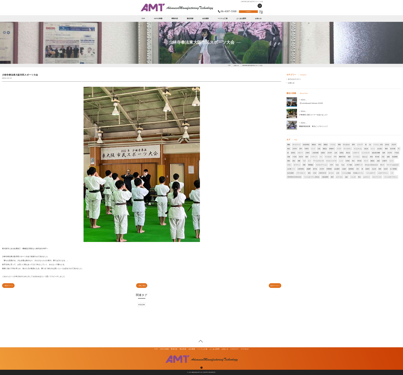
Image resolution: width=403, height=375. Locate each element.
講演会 (293, 153)
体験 (299, 161)
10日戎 (396, 153)
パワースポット (300, 173)
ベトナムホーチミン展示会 (311, 177)
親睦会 (325, 149)
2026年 (322, 169)
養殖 (386, 149)
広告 (383, 157)
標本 (332, 177)
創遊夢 (309, 169)
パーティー (314, 157)
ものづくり (366, 177)
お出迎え (379, 149)
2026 (314, 173)
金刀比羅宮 (290, 173)
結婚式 (323, 153)
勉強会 (314, 144)
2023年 (295, 149)
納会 (288, 149)
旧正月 (301, 157)
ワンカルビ (328, 157)
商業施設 (310, 165)
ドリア (339, 149)
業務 (339, 144)
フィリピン (356, 157)
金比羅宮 (337, 169)
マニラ (366, 161)
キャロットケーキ (331, 161)
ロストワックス (376, 177)
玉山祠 (374, 169)
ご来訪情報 (315, 153)
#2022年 (141, 304)
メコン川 (353, 177)
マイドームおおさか (392, 165)
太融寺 (344, 169)
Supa (342, 165)
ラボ (304, 161)
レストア (360, 144)
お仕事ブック (358, 165)
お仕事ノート (291, 169)
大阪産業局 (325, 177)
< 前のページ (8, 285)
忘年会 (387, 144)
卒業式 (307, 149)
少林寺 (307, 153)
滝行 (357, 169)
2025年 (390, 153)
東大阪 (377, 157)
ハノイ (341, 161)
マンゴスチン (347, 149)
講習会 (372, 161)
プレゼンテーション (321, 165)
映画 (371, 157)
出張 (319, 149)
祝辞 (349, 157)
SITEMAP (245, 349)
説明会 (342, 153)
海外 (309, 173)
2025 (331, 165)
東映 (288, 161)
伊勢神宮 (329, 169)
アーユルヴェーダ (318, 161)
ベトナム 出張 (378, 144)
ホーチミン (297, 165)
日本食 (347, 161)
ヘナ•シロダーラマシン (390, 177)
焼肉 (307, 157)
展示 (359, 177)
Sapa (337, 165)
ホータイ (331, 173)
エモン (289, 165)
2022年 (394, 144)
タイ (309, 161)
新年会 (315, 169)
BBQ (319, 144)
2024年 (330, 153)
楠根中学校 (342, 157)
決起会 (366, 149)
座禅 (380, 169)
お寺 (337, 173)
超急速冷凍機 (376, 153)
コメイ (391, 161)
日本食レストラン (358, 173)
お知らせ (291, 83)
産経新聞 (394, 157)
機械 (288, 144)
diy (370, 144)
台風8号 (384, 161)
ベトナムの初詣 (346, 173)
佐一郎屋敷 (393, 169)
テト (321, 157)
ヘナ (392, 173)
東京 (294, 161)
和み (353, 161)
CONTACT (248, 11)
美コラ (382, 165)
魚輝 (383, 153)
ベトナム (332, 144)
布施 (288, 157)
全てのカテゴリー (294, 79)
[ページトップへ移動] (201, 341)
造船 (304, 165)
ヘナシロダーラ (370, 173)
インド (313, 149)
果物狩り (331, 149)
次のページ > (275, 285)
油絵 (346, 177)
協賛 (388, 157)
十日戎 (294, 157)
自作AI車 (392, 149)
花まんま (365, 157)
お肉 (335, 153)
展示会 (348, 153)
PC (399, 149)
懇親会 (326, 144)
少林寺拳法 (301, 169)
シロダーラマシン (383, 173)
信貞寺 (386, 169)
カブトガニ (339, 177)
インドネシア (365, 153)
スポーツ (300, 153)
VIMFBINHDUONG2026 (294, 177)
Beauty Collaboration (371, 165)
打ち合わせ (346, 144)
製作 (353, 144)
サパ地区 (349, 165)
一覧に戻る (142, 285)
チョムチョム (358, 149)
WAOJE (359, 161)
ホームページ (296, 144)
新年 (301, 149)
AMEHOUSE (322, 173)
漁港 (378, 161)
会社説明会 (306, 144)
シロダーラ (356, 153)
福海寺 (367, 169)
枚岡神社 (351, 169)
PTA (335, 157)
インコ (373, 149)
